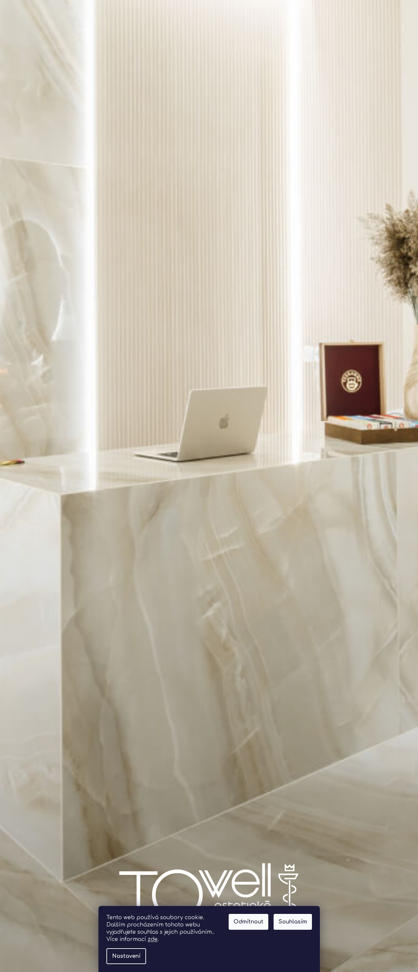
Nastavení (126, 956)
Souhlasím (293, 922)
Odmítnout (248, 922)
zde (153, 939)
